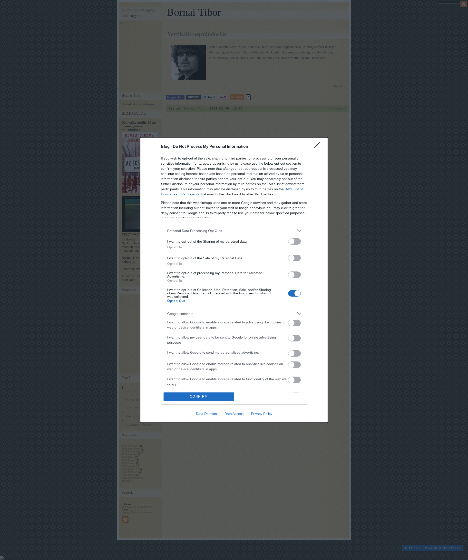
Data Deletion (206, 414)
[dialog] (234, 280)
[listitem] (234, 230)
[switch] (294, 241)
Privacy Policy (261, 414)
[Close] (318, 146)
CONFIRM (199, 396)
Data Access (234, 414)
